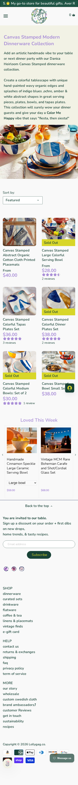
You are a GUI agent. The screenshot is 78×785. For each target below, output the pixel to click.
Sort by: (9, 193)
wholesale (11, 694)
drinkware (11, 604)
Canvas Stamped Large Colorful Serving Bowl (55, 255)
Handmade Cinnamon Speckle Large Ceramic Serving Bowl (21, 466)
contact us (11, 646)
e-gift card (11, 632)
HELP (7, 641)
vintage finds (13, 626)
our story (10, 688)
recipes (8, 726)
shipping (9, 657)
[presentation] (2, 455)
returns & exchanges (19, 652)
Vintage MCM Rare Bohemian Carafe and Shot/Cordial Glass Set (55, 466)
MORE (8, 683)
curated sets (12, 599)
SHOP (7, 588)
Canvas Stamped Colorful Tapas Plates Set (16, 324)
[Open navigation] (15, 16)
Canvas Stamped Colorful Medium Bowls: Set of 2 (16, 388)
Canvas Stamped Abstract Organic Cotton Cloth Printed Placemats (19, 257)
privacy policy (13, 668)
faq (5, 663)
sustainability (13, 721)
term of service (14, 673)
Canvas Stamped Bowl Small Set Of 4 (58, 386)
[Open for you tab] (69, 387)
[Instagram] (21, 568)
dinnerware (12, 593)
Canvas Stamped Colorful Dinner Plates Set (55, 324)
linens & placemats (18, 621)
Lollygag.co (37, 744)
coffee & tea (12, 615)
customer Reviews (17, 710)
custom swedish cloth (20, 699)
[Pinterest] (14, 568)
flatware (9, 610)
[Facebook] (6, 568)
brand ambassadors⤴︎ (19, 705)
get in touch (12, 715)
